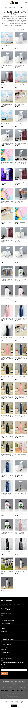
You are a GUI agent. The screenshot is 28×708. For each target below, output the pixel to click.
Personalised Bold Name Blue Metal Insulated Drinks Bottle (7, 474)
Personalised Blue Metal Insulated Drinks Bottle (6, 494)
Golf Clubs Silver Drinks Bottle (7, 590)
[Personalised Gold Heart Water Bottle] (7, 77)
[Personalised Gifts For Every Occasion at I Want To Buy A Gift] (14, 2)
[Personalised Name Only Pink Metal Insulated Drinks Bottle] (7, 311)
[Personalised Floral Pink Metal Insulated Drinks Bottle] (21, 427)
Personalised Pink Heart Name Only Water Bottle (7, 163)
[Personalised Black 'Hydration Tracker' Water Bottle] (7, 135)
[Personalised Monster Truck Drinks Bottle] (7, 525)
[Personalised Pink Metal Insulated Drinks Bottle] (21, 525)
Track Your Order (5, 618)
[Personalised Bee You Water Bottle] (7, 233)
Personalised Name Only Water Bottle (20, 66)
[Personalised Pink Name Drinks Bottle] (21, 291)
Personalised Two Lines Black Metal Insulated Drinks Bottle (7, 377)
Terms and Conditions (6, 644)
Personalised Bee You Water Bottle (7, 241)
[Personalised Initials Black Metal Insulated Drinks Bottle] (7, 544)
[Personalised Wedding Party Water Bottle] (21, 174)
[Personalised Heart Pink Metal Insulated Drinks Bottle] (21, 388)
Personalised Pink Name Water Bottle (19, 105)
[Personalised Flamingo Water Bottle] (7, 38)
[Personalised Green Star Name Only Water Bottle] (21, 213)
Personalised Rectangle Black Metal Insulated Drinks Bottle (7, 397)
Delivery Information (6, 623)
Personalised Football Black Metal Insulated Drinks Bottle (7, 436)
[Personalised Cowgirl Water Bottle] (21, 447)
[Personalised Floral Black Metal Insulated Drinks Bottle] (7, 447)
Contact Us (3, 628)
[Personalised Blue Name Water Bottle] (7, 116)
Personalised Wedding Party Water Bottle (20, 183)
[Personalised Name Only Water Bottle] (21, 57)
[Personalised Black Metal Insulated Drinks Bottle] (21, 544)
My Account (4, 631)
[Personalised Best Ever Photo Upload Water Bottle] (21, 466)
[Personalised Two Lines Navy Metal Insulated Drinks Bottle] (21, 349)
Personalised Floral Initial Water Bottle (20, 241)
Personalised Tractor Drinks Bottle (20, 513)
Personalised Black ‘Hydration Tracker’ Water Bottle (7, 144)
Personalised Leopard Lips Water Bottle (6, 105)
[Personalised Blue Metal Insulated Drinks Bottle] (7, 486)
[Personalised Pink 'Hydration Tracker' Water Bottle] (21, 116)
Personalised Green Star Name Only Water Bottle (20, 221)
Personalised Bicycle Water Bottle (20, 46)
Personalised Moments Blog (7, 639)
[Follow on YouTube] (9, 609)
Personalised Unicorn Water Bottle (20, 85)
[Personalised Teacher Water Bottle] (21, 486)
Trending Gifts (12, 7)
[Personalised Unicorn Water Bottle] (21, 77)
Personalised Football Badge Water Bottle (20, 202)
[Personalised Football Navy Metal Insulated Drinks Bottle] (21, 408)
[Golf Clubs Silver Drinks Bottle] (7, 583)
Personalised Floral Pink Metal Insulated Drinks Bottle (21, 436)
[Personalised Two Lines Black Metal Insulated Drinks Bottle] (7, 369)
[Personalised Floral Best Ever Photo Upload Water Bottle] (21, 155)
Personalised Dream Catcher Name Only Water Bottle (7, 221)
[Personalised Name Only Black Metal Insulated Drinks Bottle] (7, 330)
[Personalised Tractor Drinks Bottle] (21, 505)
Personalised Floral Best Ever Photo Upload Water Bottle (20, 163)
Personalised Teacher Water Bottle (20, 494)
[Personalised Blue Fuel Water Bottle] (7, 57)
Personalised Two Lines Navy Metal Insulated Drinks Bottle (21, 358)
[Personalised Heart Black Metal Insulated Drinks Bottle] (7, 408)
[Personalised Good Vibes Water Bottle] (21, 330)
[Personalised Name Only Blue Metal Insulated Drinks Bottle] (21, 311)
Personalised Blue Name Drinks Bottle (6, 299)
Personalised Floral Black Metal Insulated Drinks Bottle (7, 455)
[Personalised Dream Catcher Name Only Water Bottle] (7, 213)
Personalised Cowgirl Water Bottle (20, 455)
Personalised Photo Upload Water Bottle (20, 144)
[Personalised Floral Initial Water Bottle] (21, 233)
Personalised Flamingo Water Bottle (7, 46)
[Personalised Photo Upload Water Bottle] (21, 135)
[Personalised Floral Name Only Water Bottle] (7, 194)
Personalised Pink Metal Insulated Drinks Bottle (19, 533)
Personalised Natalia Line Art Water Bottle (20, 260)
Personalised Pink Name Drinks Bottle (19, 299)
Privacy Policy (4, 647)
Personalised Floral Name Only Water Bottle (7, 202)
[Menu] (2, 2)
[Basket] (26, 2)
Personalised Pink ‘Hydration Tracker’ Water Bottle (20, 124)
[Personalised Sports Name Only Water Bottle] (7, 272)
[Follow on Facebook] (2, 609)
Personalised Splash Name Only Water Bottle (6, 260)
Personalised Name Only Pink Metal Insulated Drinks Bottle (7, 319)
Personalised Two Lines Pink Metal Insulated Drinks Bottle (7, 358)
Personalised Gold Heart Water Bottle (6, 85)
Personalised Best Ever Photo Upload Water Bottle (21, 474)
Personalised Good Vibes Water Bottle (20, 338)
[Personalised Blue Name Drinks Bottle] (7, 291)
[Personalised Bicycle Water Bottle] (21, 38)
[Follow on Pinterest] (7, 609)
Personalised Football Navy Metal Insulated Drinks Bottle (21, 416)
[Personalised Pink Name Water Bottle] (21, 96)
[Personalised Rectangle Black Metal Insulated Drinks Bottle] (7, 388)
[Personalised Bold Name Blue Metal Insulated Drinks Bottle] (7, 466)
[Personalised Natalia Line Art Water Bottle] (21, 252)
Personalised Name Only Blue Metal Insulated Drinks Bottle (21, 319)
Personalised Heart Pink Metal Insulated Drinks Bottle (21, 397)
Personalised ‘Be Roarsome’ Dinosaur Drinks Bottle (20, 280)
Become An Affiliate (5, 652)
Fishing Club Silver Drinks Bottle (20, 572)
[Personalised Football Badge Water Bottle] (21, 194)
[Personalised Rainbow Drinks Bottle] (7, 505)
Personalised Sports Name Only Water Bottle (6, 280)
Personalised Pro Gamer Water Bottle (6, 183)
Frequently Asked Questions (7, 620)
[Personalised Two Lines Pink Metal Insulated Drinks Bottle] (7, 349)
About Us (3, 641)
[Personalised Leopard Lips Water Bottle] (7, 96)
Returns (3, 625)
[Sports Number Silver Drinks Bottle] (7, 564)
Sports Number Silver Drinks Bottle (7, 572)
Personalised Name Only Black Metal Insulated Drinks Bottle (7, 338)
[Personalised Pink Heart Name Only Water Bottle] (7, 155)
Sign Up (4, 673)
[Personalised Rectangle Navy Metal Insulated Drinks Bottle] (21, 369)
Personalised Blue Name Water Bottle (6, 124)
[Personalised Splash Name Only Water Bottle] (7, 252)
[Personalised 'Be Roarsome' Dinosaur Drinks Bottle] (21, 272)
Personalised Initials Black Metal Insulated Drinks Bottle (7, 552)
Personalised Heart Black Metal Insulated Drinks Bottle (7, 416)
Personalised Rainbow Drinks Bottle (7, 513)
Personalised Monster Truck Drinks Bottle (7, 533)
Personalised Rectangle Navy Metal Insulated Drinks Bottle (21, 377)
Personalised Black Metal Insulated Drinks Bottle (20, 552)
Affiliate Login (4, 655)
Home (6, 7)
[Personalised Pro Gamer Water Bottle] (7, 174)
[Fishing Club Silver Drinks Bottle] (21, 564)
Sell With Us (4, 649)
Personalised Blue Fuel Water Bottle (7, 66)
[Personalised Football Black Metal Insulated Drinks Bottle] (7, 427)
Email (2, 667)
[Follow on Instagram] (5, 609)
